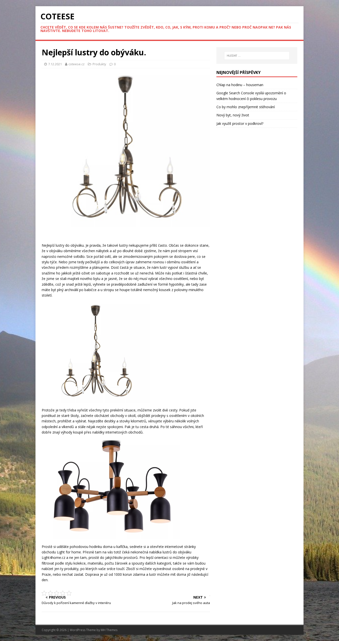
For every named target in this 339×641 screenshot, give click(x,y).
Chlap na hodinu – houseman (239, 84)
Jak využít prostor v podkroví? (239, 123)
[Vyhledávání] (256, 55)
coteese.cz (76, 64)
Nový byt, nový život (232, 115)
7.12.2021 (55, 64)
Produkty (99, 64)
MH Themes (109, 630)
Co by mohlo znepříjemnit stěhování (245, 106)
